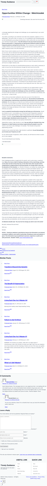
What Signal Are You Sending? (7, 249)
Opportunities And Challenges (25, 244)
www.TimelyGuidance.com (26, 237)
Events (19, 468)
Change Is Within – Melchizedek (8, 253)
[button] (23, 2)
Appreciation (5, 243)
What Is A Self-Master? (12, 363)
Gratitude (16, 243)
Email (25, 435)
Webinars (19, 473)
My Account (35, 466)
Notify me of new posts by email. (10, 443)
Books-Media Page (21, 471)
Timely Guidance (8, 2)
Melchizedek (14, 244)
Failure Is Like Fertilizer (12, 320)
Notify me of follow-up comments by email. (12, 441)
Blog (18, 466)
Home (19, 463)
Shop (34, 463)
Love (9, 244)
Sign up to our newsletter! (8, 449)
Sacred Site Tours (36, 473)
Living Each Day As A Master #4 (15, 300)
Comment (34, 429)
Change (11, 243)
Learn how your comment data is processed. (31, 454)
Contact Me (35, 471)
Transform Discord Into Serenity (15, 267)
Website (26, 438)
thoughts (35, 244)
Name (25, 432)
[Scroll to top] (1, 481)
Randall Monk (6, 16)
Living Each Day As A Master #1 (15, 336)
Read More (7, 273)
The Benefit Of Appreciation (14, 284)
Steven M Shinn (10, 382)
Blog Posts (4, 9)
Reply (3, 394)
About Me (35, 468)
